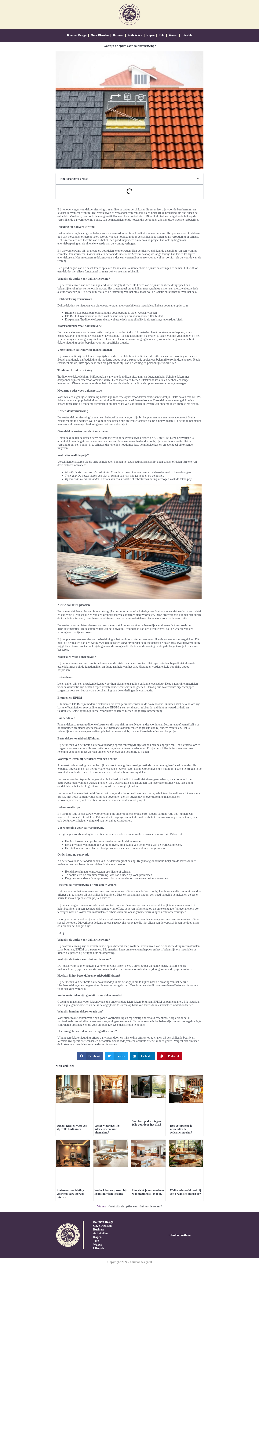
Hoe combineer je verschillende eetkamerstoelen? (181, 1129)
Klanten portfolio (180, 1235)
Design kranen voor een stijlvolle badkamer (72, 1127)
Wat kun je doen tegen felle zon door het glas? (146, 1122)
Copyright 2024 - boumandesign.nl (129, 1262)
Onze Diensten (100, 35)
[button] (197, 178)
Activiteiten (135, 35)
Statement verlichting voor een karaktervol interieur (70, 1194)
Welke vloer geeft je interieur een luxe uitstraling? (106, 1129)
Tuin (161, 35)
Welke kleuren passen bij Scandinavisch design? (110, 1192)
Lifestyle (187, 35)
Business (118, 35)
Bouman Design (76, 35)
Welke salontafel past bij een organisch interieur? (185, 1192)
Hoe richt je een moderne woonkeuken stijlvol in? (148, 1192)
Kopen (150, 35)
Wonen (173, 35)
